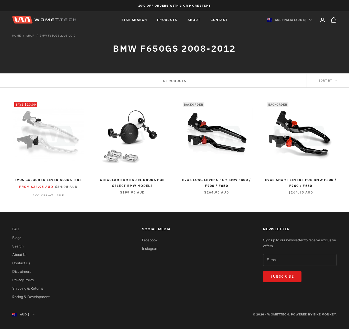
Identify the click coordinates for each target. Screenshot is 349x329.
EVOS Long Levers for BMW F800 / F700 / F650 (216, 182)
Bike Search (134, 19)
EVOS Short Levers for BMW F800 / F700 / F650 (300, 182)
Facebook (149, 240)
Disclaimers (21, 271)
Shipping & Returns (27, 288)
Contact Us (21, 263)
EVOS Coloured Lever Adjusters (48, 179)
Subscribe (282, 276)
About (194, 19)
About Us (19, 254)
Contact (219, 19)
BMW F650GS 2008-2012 (57, 35)
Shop (30, 35)
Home (16, 35)
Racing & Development (31, 296)
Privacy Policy (23, 280)
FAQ (15, 229)
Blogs (16, 237)
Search (18, 246)
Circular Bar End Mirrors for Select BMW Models (132, 182)
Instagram (150, 248)
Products (167, 19)
